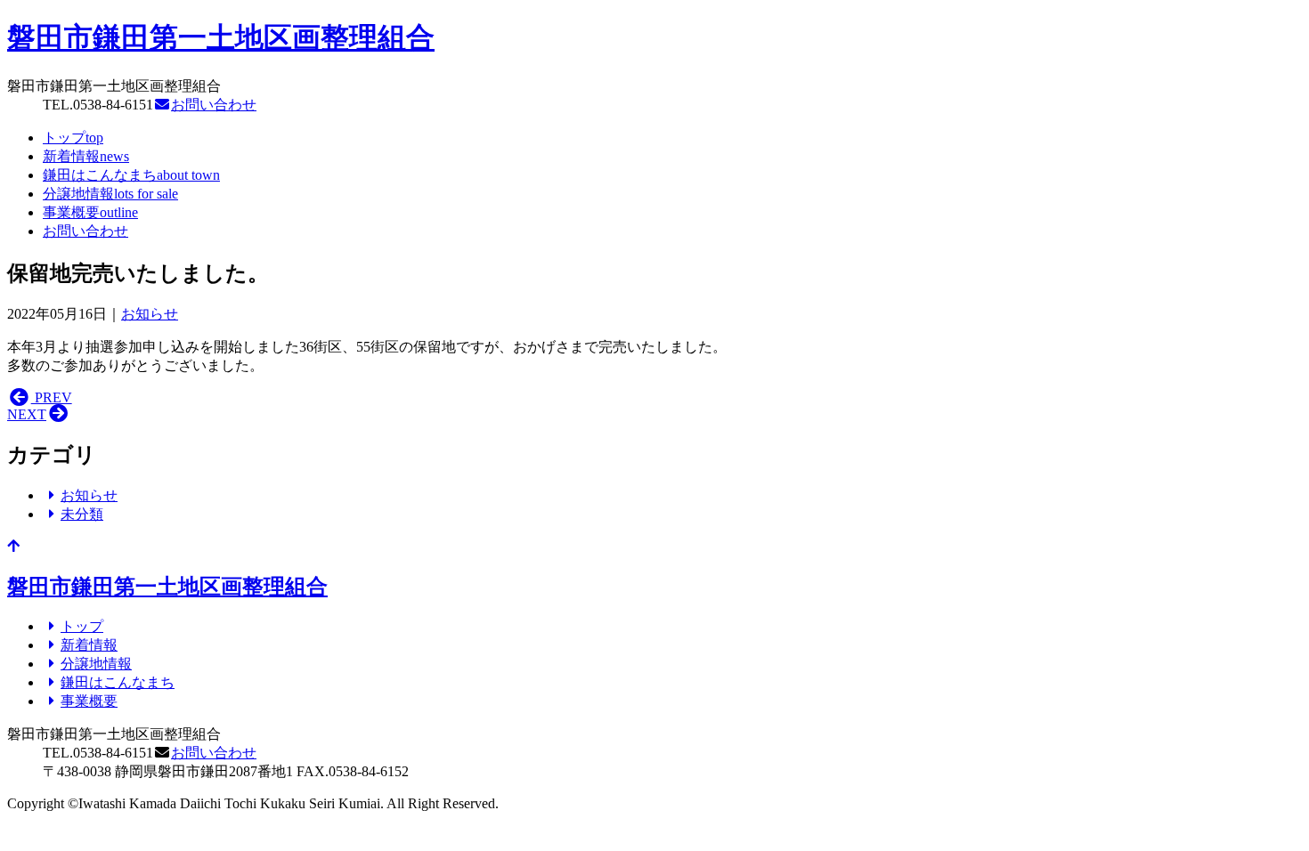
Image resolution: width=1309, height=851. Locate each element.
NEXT (26, 414)
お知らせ (149, 313)
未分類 (82, 514)
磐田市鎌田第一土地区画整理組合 (221, 37)
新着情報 (86, 156)
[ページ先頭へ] (13, 546)
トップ (73, 137)
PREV (51, 397)
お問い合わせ (213, 104)
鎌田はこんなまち (131, 174)
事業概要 (90, 212)
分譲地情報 (110, 193)
